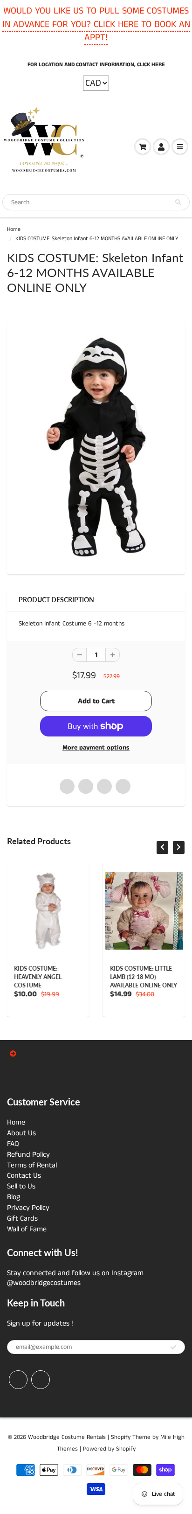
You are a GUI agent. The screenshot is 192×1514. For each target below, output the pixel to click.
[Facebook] (18, 1379)
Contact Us (24, 1175)
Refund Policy (28, 1154)
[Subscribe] (173, 1347)
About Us (21, 1133)
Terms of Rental (32, 1165)
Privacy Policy (28, 1207)
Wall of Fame (27, 1229)
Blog (13, 1197)
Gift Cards (22, 1218)
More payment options (96, 747)
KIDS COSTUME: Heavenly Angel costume (38, 977)
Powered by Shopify (109, 1449)
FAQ (13, 1144)
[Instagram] (40, 1379)
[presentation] (162, 847)
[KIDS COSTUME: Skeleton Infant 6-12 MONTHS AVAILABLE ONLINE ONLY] (96, 447)
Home (14, 229)
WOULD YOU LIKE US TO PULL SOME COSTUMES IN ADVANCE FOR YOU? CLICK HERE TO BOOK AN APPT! (96, 24)
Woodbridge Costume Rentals (67, 1437)
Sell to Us (21, 1186)
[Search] (178, 202)
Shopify (120, 1437)
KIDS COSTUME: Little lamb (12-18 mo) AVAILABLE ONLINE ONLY (143, 977)
